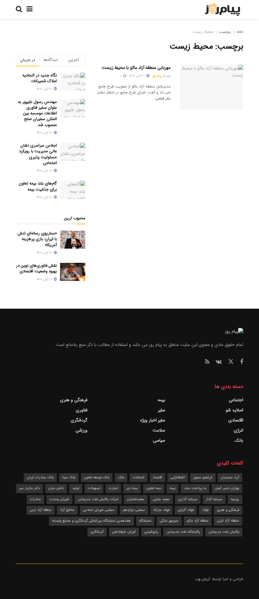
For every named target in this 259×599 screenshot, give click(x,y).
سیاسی (159, 440)
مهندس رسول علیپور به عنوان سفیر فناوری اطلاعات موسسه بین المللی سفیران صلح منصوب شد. (37, 113)
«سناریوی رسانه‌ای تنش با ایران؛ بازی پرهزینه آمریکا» (37, 239)
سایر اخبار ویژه (152, 420)
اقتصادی (235, 420)
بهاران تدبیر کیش (227, 488)
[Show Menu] (30, 9)
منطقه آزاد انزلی (228, 520)
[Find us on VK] (219, 362)
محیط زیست (203, 32)
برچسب (225, 32)
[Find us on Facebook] (241, 362)
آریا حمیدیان (230, 477)
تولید (75, 488)
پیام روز (157, 76)
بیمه (161, 399)
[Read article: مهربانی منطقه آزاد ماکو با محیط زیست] (211, 87)
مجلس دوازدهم (134, 510)
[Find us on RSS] (207, 362)
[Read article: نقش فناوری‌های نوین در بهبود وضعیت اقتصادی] (72, 272)
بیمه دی (132, 488)
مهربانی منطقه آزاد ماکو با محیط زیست (136, 67)
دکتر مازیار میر (29, 488)
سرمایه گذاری (187, 499)
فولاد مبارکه (161, 510)
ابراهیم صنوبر (202, 477)
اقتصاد (157, 477)
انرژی (238, 430)
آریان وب (202, 579)
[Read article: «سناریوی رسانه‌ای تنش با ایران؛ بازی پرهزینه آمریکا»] (72, 240)
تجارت (113, 488)
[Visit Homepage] (222, 9)
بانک (239, 440)
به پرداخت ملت (195, 488)
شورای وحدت (59, 499)
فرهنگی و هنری (73, 399)
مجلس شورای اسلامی (98, 510)
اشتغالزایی (178, 477)
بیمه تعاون (153, 488)
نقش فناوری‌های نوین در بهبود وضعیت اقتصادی (36, 268)
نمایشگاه (145, 520)
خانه (239, 32)
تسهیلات (94, 488)
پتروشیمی (151, 532)
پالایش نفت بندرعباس (223, 532)
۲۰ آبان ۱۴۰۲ (138, 76)
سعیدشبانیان (135, 499)
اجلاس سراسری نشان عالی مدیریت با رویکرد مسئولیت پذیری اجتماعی (38, 154)
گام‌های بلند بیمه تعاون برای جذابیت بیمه (38, 186)
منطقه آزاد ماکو (197, 520)
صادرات (35, 499)
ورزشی (81, 430)
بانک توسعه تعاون (96, 477)
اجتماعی (236, 399)
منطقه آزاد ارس (40, 510)
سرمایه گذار (214, 499)
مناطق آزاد (67, 510)
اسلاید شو (234, 410)
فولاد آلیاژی (186, 510)
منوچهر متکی (169, 520)
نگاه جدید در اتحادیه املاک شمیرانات (39, 78)
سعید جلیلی (161, 499)
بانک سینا (68, 477)
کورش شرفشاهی (124, 532)
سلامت (159, 430)
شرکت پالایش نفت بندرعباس (98, 499)
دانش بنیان (56, 488)
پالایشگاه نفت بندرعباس (183, 532)
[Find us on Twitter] (231, 362)
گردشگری (79, 420)
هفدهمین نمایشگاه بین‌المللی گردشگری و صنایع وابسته (91, 520)
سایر (161, 410)
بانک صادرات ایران (40, 477)
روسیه (235, 499)
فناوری (81, 410)
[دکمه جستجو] (19, 9)
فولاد (205, 510)
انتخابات (138, 477)
